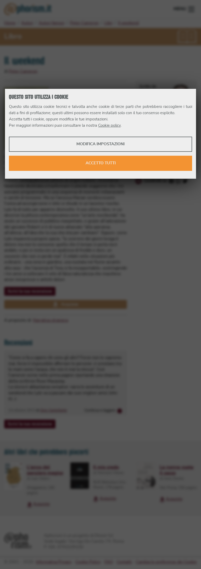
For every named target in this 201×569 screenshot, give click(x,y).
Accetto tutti (101, 163)
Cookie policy (109, 125)
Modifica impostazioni (100, 144)
